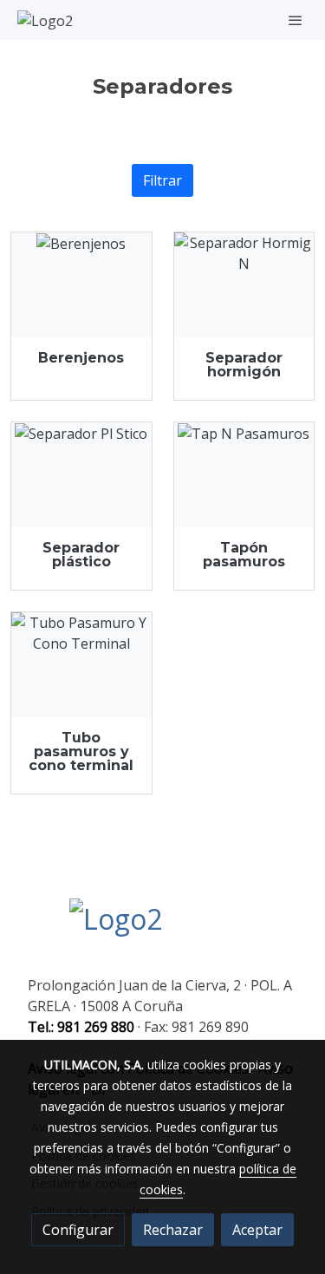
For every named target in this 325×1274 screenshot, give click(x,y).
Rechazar (173, 1229)
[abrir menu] (295, 20)
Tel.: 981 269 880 (81, 1026)
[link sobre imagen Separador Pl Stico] (81, 474)
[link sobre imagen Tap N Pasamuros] (244, 474)
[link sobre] (162, 929)
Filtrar (162, 180)
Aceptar (257, 1229)
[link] (45, 20)
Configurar (78, 1229)
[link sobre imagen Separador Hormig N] (244, 284)
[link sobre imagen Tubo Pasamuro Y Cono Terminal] (81, 664)
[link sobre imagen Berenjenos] (81, 284)
